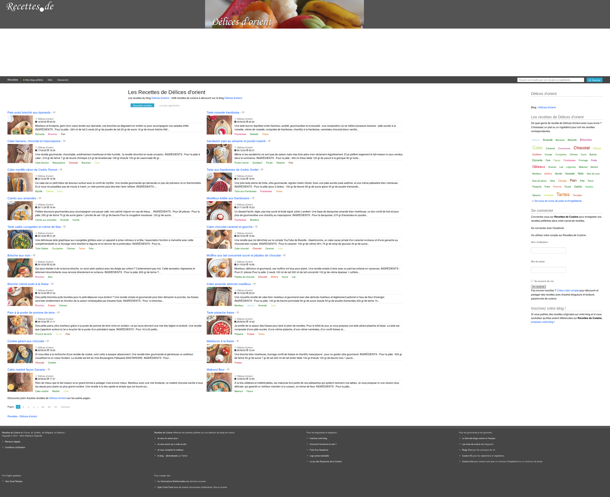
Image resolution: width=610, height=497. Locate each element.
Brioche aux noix (18, 255)
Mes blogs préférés (34, 79)
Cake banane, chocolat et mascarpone (34, 141)
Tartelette (548, 195)
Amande (64, 219)
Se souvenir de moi (544, 281)
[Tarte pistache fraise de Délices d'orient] (219, 324)
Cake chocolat (241, 248)
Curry (583, 154)
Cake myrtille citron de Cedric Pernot (32, 169)
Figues (556, 160)
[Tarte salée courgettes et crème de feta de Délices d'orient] (20, 239)
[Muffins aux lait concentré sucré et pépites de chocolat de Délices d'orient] (219, 267)
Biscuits (572, 140)
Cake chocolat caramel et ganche (230, 226)
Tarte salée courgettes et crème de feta (34, 226)
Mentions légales (12, 441)
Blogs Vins (467, 449)
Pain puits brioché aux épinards (29, 112)
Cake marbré (41, 391)
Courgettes (57, 248)
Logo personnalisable (319, 455)
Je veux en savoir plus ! (168, 438)
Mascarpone (59, 162)
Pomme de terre (43, 334)
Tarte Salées (41, 248)
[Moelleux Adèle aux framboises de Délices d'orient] (219, 210)
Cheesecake (564, 148)
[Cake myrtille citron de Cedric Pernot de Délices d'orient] (20, 182)
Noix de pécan (539, 180)
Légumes (571, 166)
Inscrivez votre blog (318, 438)
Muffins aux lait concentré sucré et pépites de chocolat (244, 255)
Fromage (583, 160)
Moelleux (254, 219)
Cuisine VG (467, 455)
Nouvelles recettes (142, 105)
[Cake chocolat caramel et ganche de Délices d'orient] (219, 239)
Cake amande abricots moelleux (229, 284)
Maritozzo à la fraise (220, 341)
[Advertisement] (305, 52)
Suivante (65, 406)
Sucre (285, 276)
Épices (593, 154)
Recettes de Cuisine (11, 432)
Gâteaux (538, 166)
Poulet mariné (241, 162)
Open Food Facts (165, 487)
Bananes (86, 162)
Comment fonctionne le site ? (323, 444)
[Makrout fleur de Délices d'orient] (219, 382)
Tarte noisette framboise (223, 112)
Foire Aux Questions (319, 449)
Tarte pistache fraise (220, 312)
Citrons (49, 191)
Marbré (56, 391)
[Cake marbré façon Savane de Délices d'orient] (20, 382)
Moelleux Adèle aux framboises (228, 198)
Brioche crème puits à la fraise (28, 284)
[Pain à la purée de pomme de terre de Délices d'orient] (20, 324)
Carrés (76, 219)
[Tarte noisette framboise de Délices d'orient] (219, 124)
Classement (62, 79)
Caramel (269, 248)
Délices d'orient (160, 98)
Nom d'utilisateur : (540, 242)
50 (55, 406)
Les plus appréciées (169, 105)
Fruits (594, 160)
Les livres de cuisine (471, 444)
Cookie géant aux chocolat (25, 341)
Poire (547, 186)
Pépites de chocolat (244, 276)
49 (49, 406)
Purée (59, 334)
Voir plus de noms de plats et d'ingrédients (558, 201)
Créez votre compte (568, 290)
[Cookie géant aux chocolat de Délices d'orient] (20, 353)
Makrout (238, 391)
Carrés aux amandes (21, 198)
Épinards (39, 134)
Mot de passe (538, 261)
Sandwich (257, 162)
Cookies (52, 362)
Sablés (578, 186)
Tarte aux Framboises (245, 191)
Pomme (557, 186)
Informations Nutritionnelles (173, 481)
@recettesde (171, 455)
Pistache (238, 334)
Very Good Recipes (13, 481)
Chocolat (73, 162)
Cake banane (42, 162)
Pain (63, 134)
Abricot (250, 305)
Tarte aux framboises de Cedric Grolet (232, 169)
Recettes (12, 79)
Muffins (274, 276)
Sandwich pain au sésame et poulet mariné (236, 141)
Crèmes (71, 248)
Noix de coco (593, 173)
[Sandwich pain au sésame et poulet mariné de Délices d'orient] (219, 153)
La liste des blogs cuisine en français (478, 438)
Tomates (577, 195)
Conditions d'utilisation (15, 447)
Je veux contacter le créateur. (170, 449)
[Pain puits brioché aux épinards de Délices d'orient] (20, 124)
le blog (160, 455)
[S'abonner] (36, 118)
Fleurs (250, 391)
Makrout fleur (215, 369)
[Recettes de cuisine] (30, 6)
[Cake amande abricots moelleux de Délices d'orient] (219, 296)
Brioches (52, 134)
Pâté (582, 180)
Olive (552, 180)
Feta (91, 248)
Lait (293, 276)
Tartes (265, 134)
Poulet (269, 162)
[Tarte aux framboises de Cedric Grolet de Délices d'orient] (219, 182)
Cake (97, 162)
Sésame (280, 162)
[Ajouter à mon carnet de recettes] (54, 112)
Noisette (254, 134)
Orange (562, 180)
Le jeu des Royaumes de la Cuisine (326, 461)
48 (42, 406)
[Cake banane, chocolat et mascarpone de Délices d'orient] (20, 153)
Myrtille (38, 191)
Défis (50, 79)
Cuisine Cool (468, 461)
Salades (589, 186)
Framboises (240, 134)
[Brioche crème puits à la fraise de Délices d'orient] (20, 296)
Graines (552, 166)
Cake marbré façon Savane (26, 369)
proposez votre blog (542, 322)
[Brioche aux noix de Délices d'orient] (20, 267)
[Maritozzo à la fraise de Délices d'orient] (219, 353)
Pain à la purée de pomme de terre (31, 312)
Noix (50, 276)
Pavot (590, 180)
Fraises (51, 305)
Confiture (537, 154)
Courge (548, 154)
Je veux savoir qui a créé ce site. (172, 444)
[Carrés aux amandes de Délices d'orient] (20, 210)
